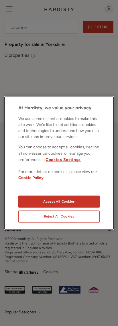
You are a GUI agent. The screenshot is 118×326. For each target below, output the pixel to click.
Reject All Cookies (59, 216)
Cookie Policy (31, 177)
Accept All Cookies (58, 201)
